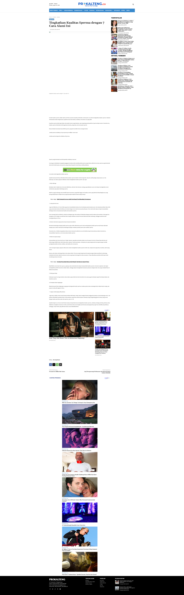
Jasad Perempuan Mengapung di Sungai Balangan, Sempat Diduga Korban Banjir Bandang (125, 36)
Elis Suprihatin (56, 359)
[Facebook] (50, 364)
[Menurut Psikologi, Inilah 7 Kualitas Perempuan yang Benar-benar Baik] (114, 23)
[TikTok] (55, 589)
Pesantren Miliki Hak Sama (57, 371)
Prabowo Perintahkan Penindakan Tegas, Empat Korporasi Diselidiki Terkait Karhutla (126, 74)
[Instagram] (52, 589)
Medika (58, 17)
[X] (53, 364)
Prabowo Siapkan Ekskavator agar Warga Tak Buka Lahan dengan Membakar (126, 60)
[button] (133, 4)
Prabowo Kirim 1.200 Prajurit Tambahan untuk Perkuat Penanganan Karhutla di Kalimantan (125, 67)
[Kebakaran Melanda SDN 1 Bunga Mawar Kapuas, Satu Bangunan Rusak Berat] (114, 89)
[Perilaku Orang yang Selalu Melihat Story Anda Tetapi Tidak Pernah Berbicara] (114, 44)
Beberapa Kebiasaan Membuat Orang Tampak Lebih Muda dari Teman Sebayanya (125, 29)
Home (50, 17)
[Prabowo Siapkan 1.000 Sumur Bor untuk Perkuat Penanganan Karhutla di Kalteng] (114, 82)
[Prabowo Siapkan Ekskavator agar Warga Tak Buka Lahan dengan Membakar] (114, 61)
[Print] (60, 364)
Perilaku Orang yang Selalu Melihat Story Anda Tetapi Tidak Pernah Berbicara (126, 43)
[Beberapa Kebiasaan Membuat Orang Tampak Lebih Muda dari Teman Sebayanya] (114, 30)
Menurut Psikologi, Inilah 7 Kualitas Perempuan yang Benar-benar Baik (125, 22)
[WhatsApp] (57, 364)
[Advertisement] (80, 106)
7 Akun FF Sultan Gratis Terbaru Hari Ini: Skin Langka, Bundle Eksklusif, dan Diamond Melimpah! (125, 50)
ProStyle (54, 17)
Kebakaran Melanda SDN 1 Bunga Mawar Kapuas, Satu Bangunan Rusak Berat (126, 87)
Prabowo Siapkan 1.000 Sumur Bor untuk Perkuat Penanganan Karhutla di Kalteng (125, 81)
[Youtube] (60, 589)
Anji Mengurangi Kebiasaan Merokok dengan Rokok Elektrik (97, 372)
